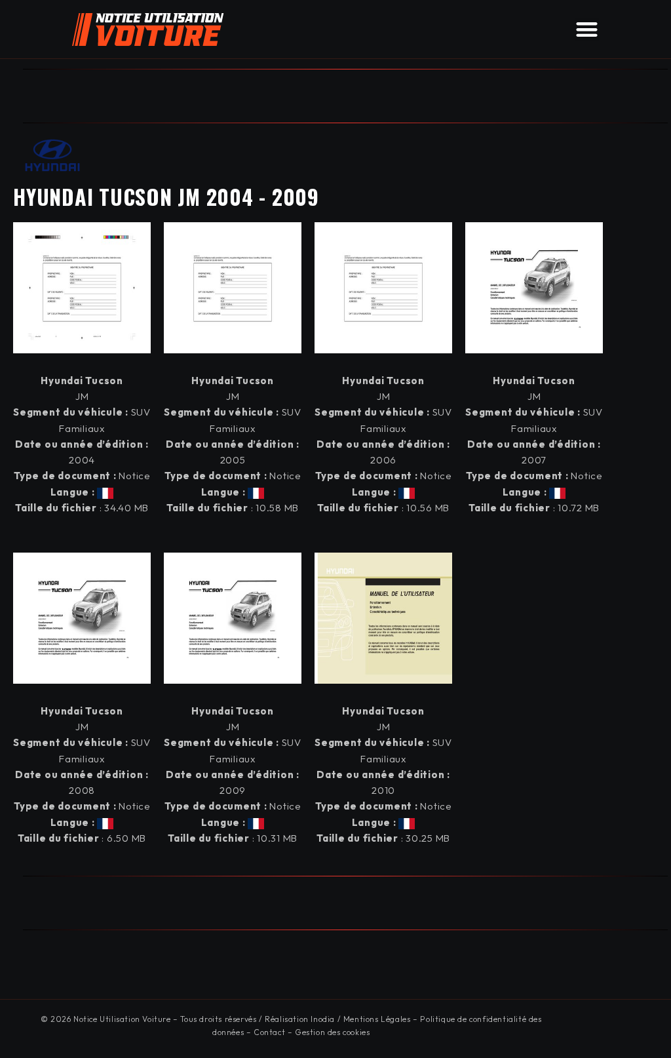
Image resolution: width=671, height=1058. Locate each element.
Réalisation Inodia (300, 1019)
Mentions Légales (377, 1019)
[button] (587, 29)
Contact (269, 1032)
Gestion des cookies (332, 1032)
